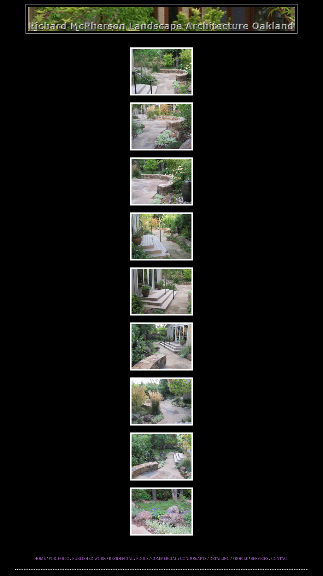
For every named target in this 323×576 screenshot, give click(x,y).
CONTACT (280, 558)
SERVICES (259, 558)
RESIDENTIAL (121, 558)
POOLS (142, 558)
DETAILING (219, 558)
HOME (40, 558)
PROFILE (240, 558)
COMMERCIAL (164, 558)
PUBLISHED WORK (89, 558)
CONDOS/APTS (193, 558)
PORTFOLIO (59, 558)
